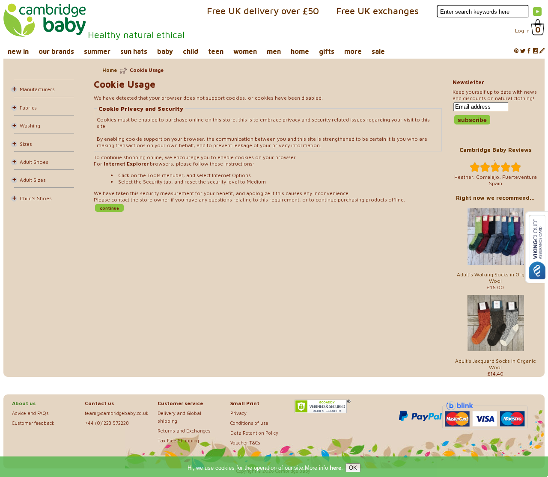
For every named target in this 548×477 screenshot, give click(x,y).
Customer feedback (33, 423)
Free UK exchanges (377, 10)
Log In (522, 30)
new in (18, 51)
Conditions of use (249, 423)
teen (215, 51)
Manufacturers (37, 89)
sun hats (133, 51)
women (245, 51)
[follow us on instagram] (535, 51)
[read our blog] (542, 51)
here (335, 468)
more (353, 51)
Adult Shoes (34, 162)
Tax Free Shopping (178, 440)
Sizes (26, 144)
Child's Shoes (36, 198)
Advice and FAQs (30, 413)
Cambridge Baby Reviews (495, 149)
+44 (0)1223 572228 (107, 423)
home (300, 51)
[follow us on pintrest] (516, 51)
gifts (326, 51)
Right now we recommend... (495, 197)
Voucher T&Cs (245, 442)
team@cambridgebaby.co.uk (117, 413)
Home (109, 70)
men (274, 51)
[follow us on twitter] (522, 51)
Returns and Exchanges (184, 430)
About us (24, 403)
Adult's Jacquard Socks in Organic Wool (495, 364)
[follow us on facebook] (529, 51)
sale (378, 51)
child (190, 51)
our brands (56, 51)
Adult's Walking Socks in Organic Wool (495, 277)
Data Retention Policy (254, 433)
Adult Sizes (33, 180)
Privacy (238, 413)
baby (165, 51)
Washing (30, 125)
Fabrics (28, 107)
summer (97, 51)
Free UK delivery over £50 (263, 10)
